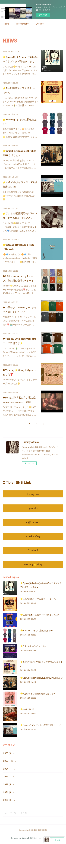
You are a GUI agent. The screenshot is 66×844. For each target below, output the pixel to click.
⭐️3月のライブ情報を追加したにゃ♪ (37, 693)
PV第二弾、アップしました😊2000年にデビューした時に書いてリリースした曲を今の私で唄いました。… (19, 411)
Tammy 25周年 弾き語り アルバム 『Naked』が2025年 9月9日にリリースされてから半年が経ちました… (19, 164)
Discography (22, 23)
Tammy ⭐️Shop (33, 564)
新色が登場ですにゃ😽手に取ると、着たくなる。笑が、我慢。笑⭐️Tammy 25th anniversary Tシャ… (20, 132)
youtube (33, 508)
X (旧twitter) (33, 522)
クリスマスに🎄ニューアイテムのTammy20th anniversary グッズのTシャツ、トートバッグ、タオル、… (19, 352)
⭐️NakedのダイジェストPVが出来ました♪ (40, 724)
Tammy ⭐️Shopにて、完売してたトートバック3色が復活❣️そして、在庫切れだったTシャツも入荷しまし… (20, 289)
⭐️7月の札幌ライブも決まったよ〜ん (38, 598)
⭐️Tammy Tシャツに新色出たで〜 (36, 630)
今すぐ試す (43, 14)
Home (6, 23)
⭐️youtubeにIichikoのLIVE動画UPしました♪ (41, 677)
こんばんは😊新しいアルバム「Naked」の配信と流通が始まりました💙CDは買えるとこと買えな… (19, 226)
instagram (33, 494)
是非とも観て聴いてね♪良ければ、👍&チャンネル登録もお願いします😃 (19, 195)
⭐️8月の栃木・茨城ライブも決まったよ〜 (40, 614)
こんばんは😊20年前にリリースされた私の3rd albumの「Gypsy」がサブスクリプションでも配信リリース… (20, 70)
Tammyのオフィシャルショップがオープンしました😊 (20, 381)
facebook (33, 550)
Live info (40, 23)
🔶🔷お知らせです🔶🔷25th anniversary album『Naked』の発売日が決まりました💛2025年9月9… (20, 258)
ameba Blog (33, 536)
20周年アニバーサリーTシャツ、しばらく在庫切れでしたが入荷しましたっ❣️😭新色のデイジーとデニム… (20, 320)
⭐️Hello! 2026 (27, 709)
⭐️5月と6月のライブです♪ (33, 646)
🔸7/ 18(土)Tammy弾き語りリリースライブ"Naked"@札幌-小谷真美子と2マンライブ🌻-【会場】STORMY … (20, 101)
